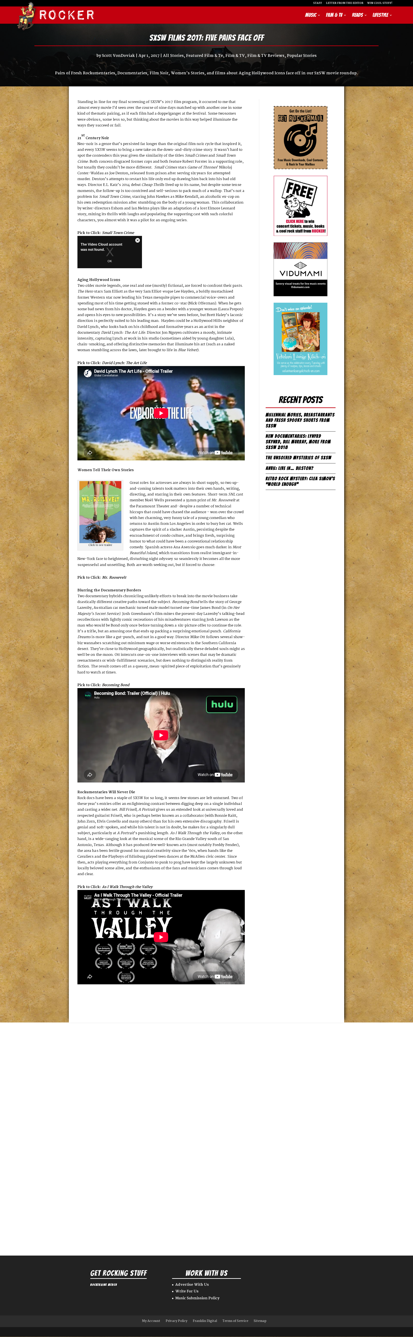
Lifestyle (380, 16)
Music (310, 16)
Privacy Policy (176, 1321)
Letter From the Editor (344, 3)
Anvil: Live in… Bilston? (290, 468)
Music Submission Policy (197, 1298)
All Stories (173, 56)
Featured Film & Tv (204, 56)
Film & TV (334, 16)
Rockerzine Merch (103, 1284)
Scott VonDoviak (118, 56)
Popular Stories (302, 56)
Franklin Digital (205, 1321)
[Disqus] (206, 1076)
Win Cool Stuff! (379, 3)
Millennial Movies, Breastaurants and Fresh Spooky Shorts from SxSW (300, 420)
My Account (151, 1321)
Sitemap (260, 1321)
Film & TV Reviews (266, 56)
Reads (357, 16)
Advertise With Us (192, 1285)
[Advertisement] (301, 526)
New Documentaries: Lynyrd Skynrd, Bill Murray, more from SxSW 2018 (298, 442)
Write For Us (187, 1291)
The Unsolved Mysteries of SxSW (298, 457)
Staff (317, 3)
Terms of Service (235, 1321)
